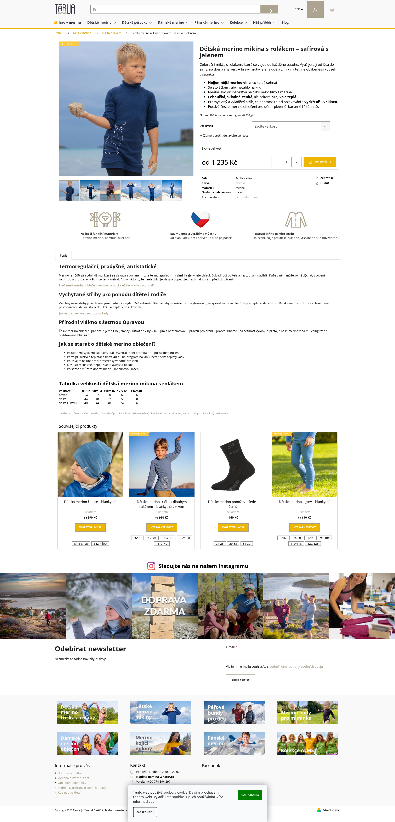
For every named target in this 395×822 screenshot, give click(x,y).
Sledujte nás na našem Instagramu (203, 565)
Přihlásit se (241, 680)
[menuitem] (67, 22)
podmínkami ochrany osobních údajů (296, 666)
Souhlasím (250, 795)
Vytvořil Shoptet (331, 810)
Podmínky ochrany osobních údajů (82, 788)
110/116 (167, 538)
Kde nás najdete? (70, 792)
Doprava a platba (70, 773)
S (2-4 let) (100, 544)
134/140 (161, 544)
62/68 (283, 538)
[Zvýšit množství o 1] (296, 162)
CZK (298, 9)
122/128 (184, 538)
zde (151, 801)
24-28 (220, 544)
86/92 (137, 538)
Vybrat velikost (90, 527)
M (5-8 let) (81, 544)
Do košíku (323, 162)
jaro (238, 197)
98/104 (151, 538)
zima (255, 197)
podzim (246, 197)
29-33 (233, 544)
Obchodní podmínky (72, 783)
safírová (241, 183)
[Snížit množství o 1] (276, 162)
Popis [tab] (63, 255)
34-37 (246, 544)
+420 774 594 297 (158, 781)
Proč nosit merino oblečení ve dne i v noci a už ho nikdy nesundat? (107, 285)
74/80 (297, 538)
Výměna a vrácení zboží (74, 778)
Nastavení (145, 812)
